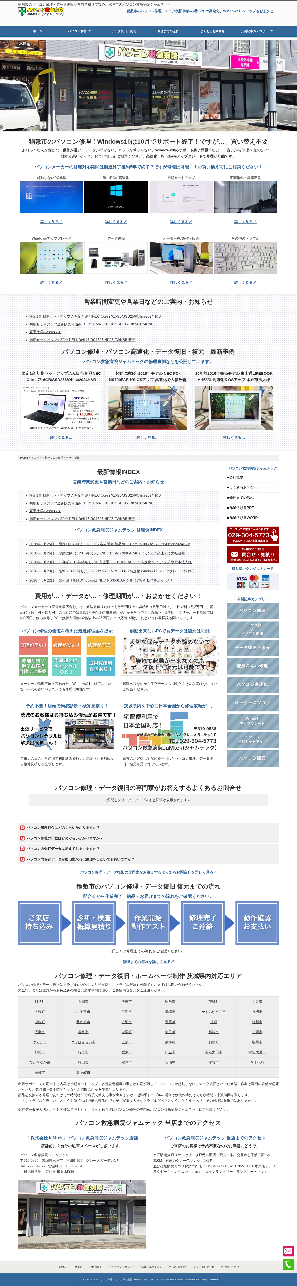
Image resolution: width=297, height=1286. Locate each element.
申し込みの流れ (178, 1266)
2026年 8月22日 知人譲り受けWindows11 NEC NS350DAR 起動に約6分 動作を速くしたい (101, 580)
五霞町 (170, 1022)
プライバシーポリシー (122, 1266)
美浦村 (170, 1062)
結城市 (40, 1072)
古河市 (127, 1022)
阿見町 (40, 1001)
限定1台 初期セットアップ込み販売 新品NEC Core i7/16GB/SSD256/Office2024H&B (95, 316)
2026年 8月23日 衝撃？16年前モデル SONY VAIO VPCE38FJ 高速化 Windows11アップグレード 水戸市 (112, 571)
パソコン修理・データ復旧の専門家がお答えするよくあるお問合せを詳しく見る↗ (148, 872)
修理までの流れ (168, 31)
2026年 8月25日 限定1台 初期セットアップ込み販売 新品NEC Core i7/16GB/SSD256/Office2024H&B (109, 544)
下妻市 (40, 1032)
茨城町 (214, 1001)
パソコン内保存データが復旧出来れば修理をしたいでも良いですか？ (81, 859)
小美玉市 (83, 1012)
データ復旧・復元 (124, 31)
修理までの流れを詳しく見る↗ (148, 962)
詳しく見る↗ (51, 222)
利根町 (214, 1042)
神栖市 (257, 1012)
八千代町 (257, 1062)
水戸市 (127, 1062)
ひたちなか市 (39, 1062)
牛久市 (257, 1001)
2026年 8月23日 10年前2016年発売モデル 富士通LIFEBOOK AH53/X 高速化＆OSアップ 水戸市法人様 (110, 562)
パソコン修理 (77, 31)
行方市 (83, 1052)
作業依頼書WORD (243, 518)
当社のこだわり (230, 1266)
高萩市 (214, 1032)
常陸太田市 (213, 1052)
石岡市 (83, 1001)
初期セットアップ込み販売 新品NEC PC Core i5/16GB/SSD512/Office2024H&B (91, 324)
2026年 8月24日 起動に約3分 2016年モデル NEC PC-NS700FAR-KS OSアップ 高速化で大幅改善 (107, 553)
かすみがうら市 (214, 1012)
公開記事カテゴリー (254, 31)
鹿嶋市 (170, 1012)
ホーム (37, 31)
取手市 (257, 1042)
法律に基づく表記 (151, 1266)
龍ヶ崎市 (83, 1072)
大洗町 (40, 1012)
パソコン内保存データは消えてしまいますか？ (63, 848)
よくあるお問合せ (212, 31)
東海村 (170, 1042)
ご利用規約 (95, 1266)
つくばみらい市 (83, 1042)
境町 (213, 1022)
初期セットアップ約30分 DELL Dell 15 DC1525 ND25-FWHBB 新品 (82, 340)
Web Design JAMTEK (206, 1279)
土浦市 (127, 1042)
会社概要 (236, 477)
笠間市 (127, 1012)
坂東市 (127, 1052)
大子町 (170, 1032)
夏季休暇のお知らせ (45, 332)
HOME (24, 457)
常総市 (83, 1032)
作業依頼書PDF (241, 508)
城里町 (127, 1032)
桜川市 (257, 1022)
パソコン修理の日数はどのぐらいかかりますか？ (65, 838)
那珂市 (40, 1052)
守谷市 (214, 1062)
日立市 (170, 1052)
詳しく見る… (61, 438)
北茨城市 (83, 1022)
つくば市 (40, 1042)
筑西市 (257, 1032)
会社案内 (77, 1266)
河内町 (40, 1022)
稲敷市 (170, 1001)
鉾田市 (83, 1062)
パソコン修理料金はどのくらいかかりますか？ (63, 827)
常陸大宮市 (257, 1052)
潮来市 (127, 1001)
